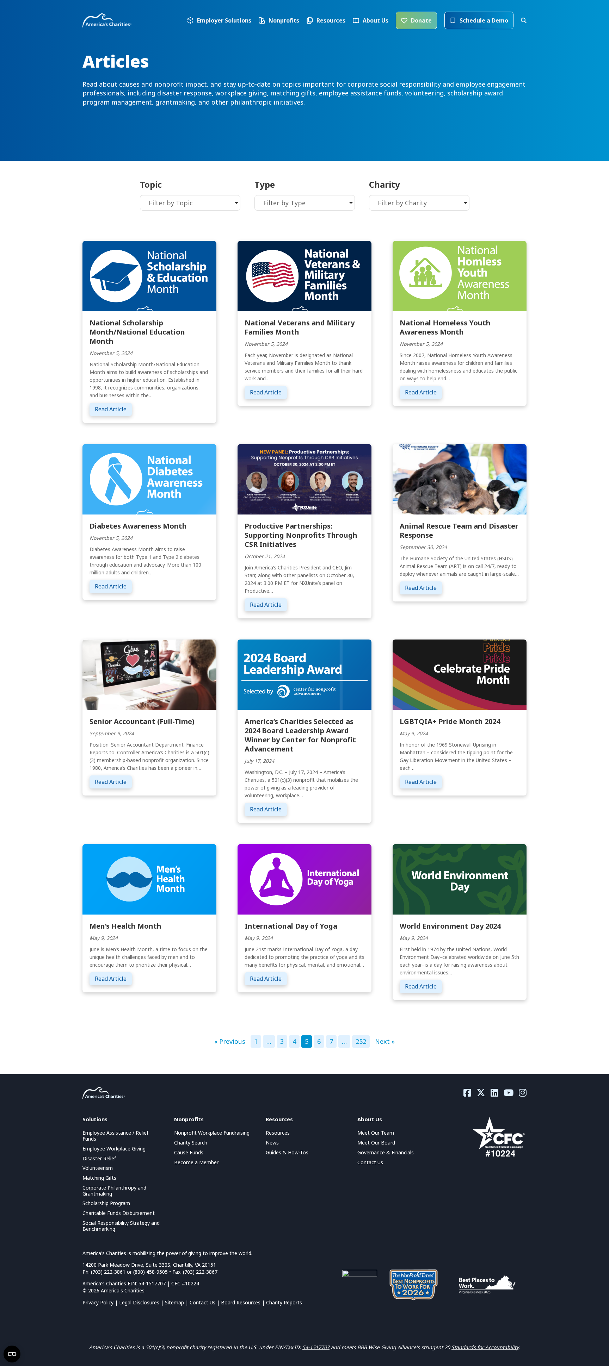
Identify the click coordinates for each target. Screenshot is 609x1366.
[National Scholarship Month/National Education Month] (149, 275)
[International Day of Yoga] (304, 878)
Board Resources (240, 1302)
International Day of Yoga (291, 926)
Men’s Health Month (125, 926)
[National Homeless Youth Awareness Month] (460, 275)
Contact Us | (205, 1302)
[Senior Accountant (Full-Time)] (149, 673)
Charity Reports (284, 1302)
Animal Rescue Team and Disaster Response (459, 530)
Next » (385, 1041)
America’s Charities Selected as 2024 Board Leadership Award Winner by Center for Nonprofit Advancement (300, 735)
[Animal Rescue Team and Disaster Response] (460, 478)
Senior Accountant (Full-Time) (142, 721)
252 (361, 1041)
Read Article (113, 409)
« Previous (229, 1041)
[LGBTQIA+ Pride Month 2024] (460, 673)
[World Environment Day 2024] (460, 878)
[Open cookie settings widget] (12, 1354)
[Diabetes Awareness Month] (149, 478)
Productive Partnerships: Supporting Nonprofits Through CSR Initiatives (301, 535)
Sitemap (174, 1302)
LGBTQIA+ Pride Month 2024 (450, 721)
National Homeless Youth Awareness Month (445, 327)
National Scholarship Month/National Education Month (137, 332)
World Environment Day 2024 (450, 926)
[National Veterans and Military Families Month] (304, 275)
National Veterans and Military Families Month (300, 327)
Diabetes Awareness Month (138, 526)
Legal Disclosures (139, 1302)
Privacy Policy (97, 1302)
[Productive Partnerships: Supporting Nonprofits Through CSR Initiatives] (304, 478)
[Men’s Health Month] (149, 878)
